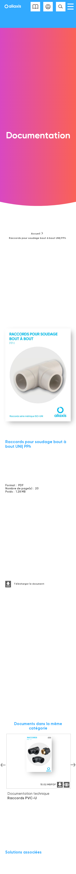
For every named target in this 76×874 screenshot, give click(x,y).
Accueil (35, 233)
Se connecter (48, 6)
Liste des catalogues (35, 6)
